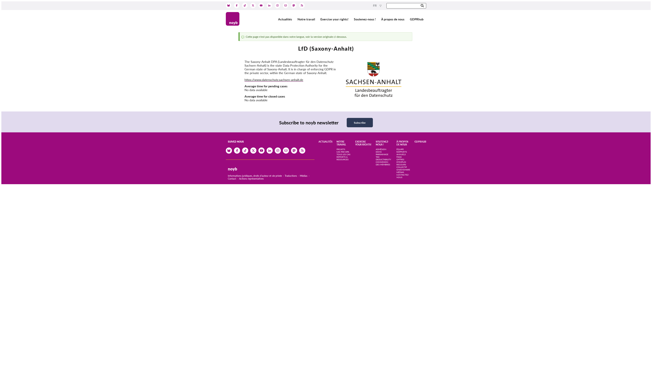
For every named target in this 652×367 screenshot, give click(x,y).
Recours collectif (401, 165)
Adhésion (381, 149)
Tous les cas (343, 154)
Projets (341, 149)
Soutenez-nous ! (365, 19)
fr (375, 5)
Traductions (291, 175)
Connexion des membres (383, 163)
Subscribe (360, 122)
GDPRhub (416, 19)
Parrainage (382, 154)
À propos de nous (392, 19)
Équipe (400, 149)
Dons (379, 152)
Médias (303, 175)
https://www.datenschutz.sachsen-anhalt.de (273, 80)
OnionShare (403, 169)
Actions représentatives (251, 178)
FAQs (399, 157)
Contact (232, 178)
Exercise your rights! (334, 19)
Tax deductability (383, 158)
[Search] (422, 6)
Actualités (285, 19)
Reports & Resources (343, 158)
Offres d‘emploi (401, 160)
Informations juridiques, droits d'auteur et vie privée (255, 175)
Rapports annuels (401, 153)
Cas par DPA (343, 152)
